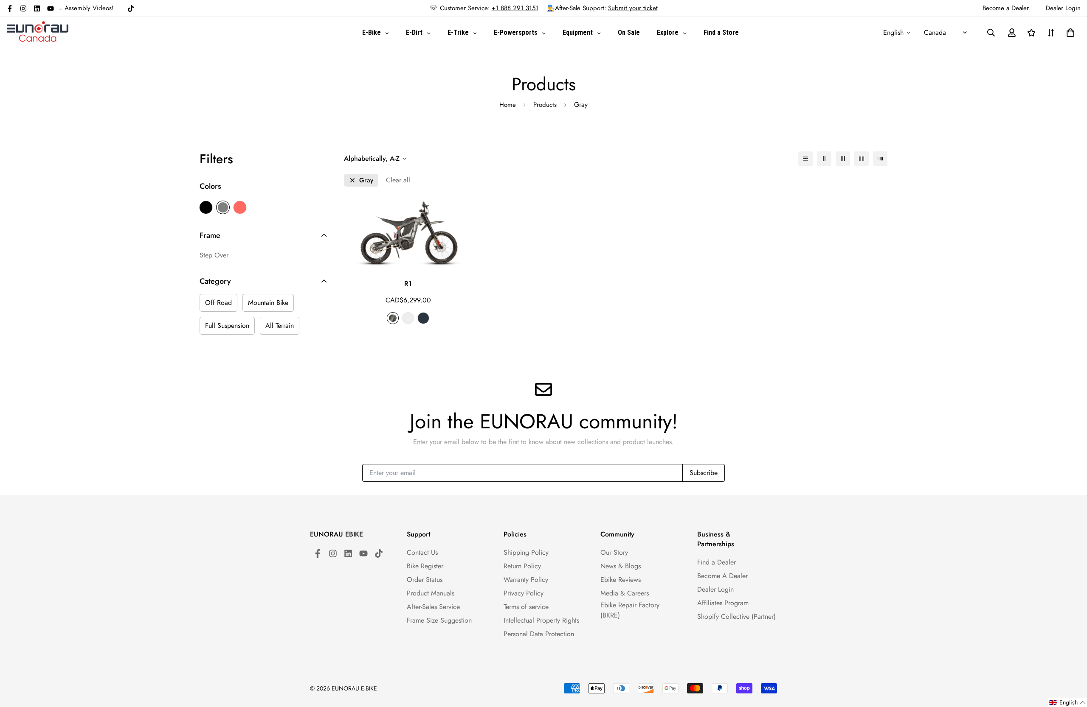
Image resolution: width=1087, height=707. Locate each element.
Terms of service (526, 607)
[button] (1069, 32)
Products (545, 104)
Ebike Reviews (620, 579)
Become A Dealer (722, 576)
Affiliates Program (723, 603)
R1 (408, 283)
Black (206, 207)
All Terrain (279, 325)
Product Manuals (430, 593)
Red (240, 207)
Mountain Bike (268, 302)
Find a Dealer (716, 562)
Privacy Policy (524, 593)
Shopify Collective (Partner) (736, 616)
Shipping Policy (526, 552)
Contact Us (422, 552)
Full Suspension (227, 325)
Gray (223, 207)
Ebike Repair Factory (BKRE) (629, 610)
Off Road (218, 302)
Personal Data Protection (539, 634)
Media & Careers (624, 593)
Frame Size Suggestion (439, 620)
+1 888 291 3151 (515, 8)
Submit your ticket (633, 8)
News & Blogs (620, 566)
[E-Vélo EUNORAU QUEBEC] (37, 32)
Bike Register (425, 566)
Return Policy (522, 566)
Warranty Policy (526, 579)
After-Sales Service (433, 607)
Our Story (614, 552)
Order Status (424, 579)
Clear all (398, 180)
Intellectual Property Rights (541, 620)
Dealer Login (715, 589)
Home (507, 104)
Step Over (214, 255)
